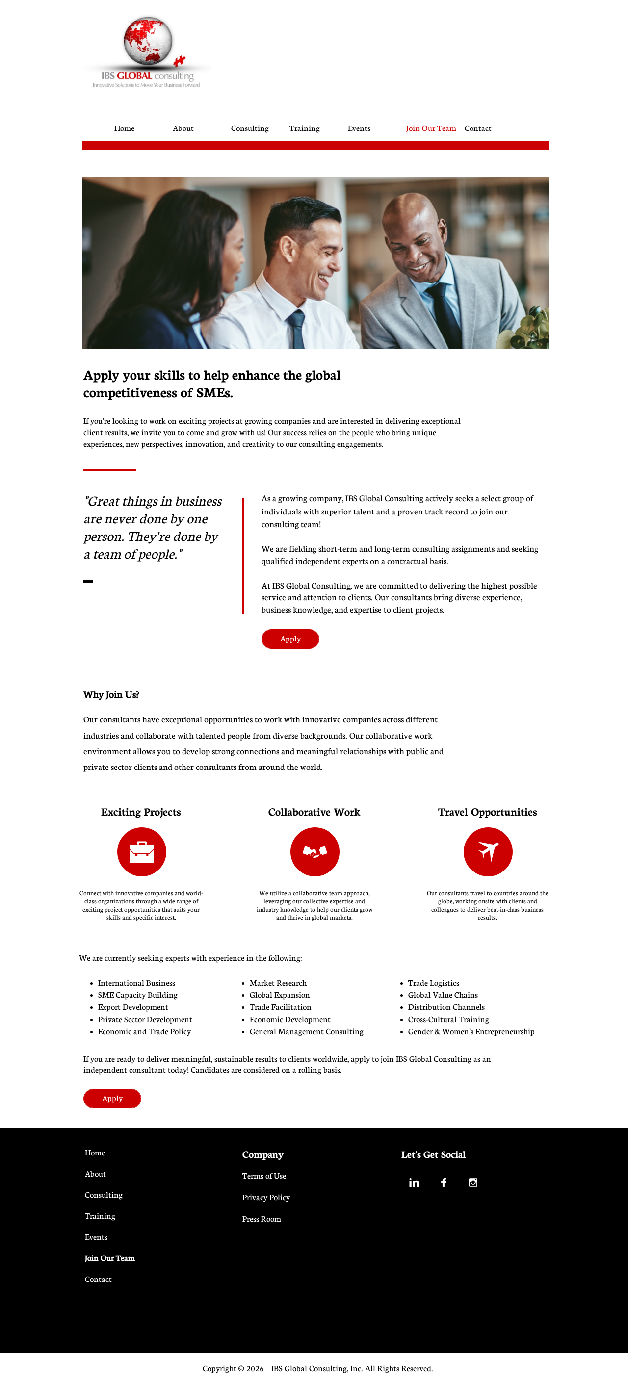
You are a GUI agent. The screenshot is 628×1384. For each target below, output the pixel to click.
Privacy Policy (266, 1197)
